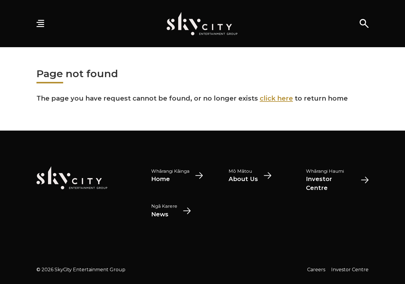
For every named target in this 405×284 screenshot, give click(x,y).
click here (276, 98)
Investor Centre (350, 269)
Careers (316, 269)
